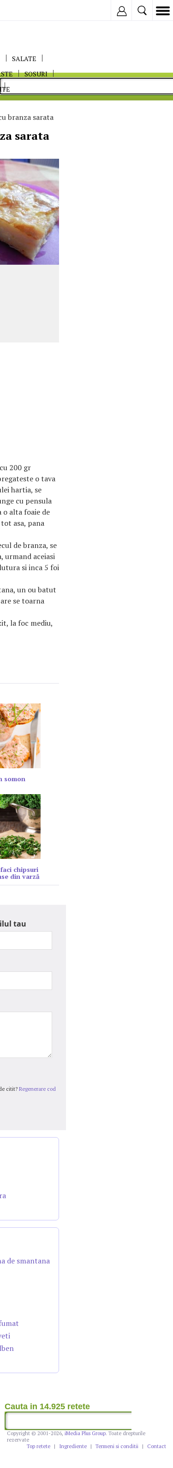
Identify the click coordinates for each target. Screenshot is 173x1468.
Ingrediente (73, 1446)
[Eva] (29, 10)
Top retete (38, 1446)
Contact (156, 1446)
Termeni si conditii (116, 1446)
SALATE (24, 58)
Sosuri (36, 73)
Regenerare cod (37, 1089)
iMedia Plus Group (85, 1433)
